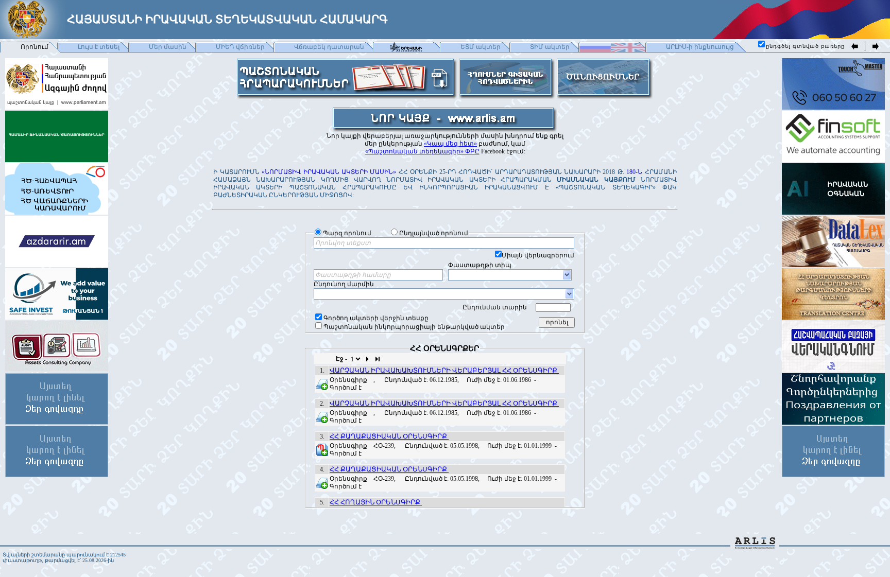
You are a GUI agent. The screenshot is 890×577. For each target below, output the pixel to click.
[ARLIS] (755, 546)
